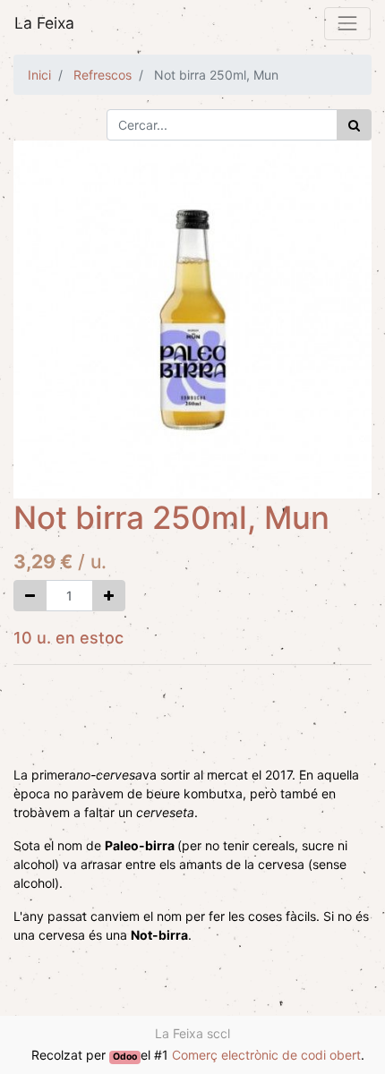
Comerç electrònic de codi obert (266, 1054)
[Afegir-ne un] (108, 595)
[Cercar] (354, 125)
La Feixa (44, 22)
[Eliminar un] (30, 595)
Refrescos (102, 74)
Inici (39, 74)
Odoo (125, 1056)
